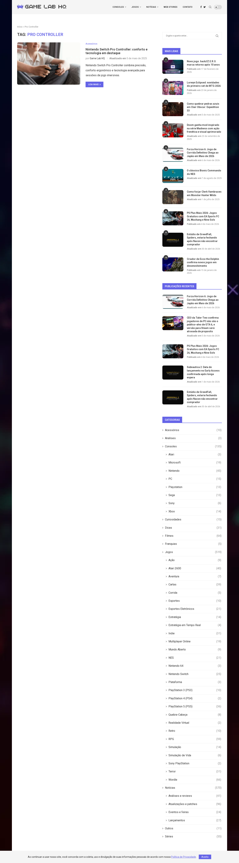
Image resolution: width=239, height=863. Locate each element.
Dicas (193, 527)
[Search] (210, 7)
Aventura (194, 576)
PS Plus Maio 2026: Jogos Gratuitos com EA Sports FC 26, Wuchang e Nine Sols (203, 216)
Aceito (205, 856)
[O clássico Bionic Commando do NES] (172, 176)
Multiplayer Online (194, 641)
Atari (194, 454)
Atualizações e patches (194, 804)
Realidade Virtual (194, 722)
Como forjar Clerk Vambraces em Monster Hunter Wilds (204, 193)
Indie (194, 633)
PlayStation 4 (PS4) (194, 698)
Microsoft (194, 462)
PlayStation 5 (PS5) (194, 706)
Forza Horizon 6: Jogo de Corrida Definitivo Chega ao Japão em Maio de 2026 (203, 153)
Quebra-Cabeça (194, 714)
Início (20, 26)
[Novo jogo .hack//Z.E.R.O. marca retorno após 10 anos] (172, 67)
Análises (193, 438)
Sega (194, 495)
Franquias (193, 543)
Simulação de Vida (194, 755)
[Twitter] (204, 7)
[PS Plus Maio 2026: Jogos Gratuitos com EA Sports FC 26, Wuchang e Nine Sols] (172, 218)
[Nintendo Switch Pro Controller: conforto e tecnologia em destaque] (48, 63)
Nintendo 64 (194, 665)
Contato (187, 7)
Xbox (194, 511)
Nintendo (194, 470)
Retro (194, 730)
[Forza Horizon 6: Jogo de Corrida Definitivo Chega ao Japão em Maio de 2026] (172, 155)
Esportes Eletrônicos (194, 608)
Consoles (118, 7)
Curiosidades (193, 519)
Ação (194, 560)
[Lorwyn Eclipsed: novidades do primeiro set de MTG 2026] (172, 88)
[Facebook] (201, 7)
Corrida (194, 592)
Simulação (194, 747)
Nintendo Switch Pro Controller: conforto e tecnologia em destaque (116, 51)
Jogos (135, 7)
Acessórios (193, 430)
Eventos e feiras (194, 812)
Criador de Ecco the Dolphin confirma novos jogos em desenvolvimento (203, 262)
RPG (194, 739)
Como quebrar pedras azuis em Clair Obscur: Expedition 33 (203, 107)
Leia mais (93, 84)
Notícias (151, 7)
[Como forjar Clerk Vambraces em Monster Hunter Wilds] (172, 197)
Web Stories (170, 7)
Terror (194, 771)
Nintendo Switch (194, 674)
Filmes (193, 535)
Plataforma (194, 682)
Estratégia (194, 617)
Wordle (194, 779)
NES (194, 657)
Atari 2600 (194, 568)
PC (194, 478)
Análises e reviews (194, 795)
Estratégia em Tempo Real (194, 625)
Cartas (194, 584)
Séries (193, 836)
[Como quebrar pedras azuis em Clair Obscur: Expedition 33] (172, 109)
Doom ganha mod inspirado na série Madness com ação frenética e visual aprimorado (204, 128)
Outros (193, 828)
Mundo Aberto (194, 649)
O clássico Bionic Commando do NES (204, 172)
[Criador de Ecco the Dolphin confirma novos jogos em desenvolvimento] (172, 264)
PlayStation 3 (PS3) (194, 690)
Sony (194, 503)
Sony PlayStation (194, 763)
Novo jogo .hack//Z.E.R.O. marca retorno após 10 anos (203, 63)
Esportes (194, 600)
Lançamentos (194, 820)
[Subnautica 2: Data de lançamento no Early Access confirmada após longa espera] (172, 373)
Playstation (194, 487)
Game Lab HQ (97, 58)
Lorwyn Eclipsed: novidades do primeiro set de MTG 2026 (204, 84)
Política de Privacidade (183, 856)
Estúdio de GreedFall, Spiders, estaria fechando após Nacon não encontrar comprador (202, 239)
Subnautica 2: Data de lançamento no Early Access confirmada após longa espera (203, 372)
